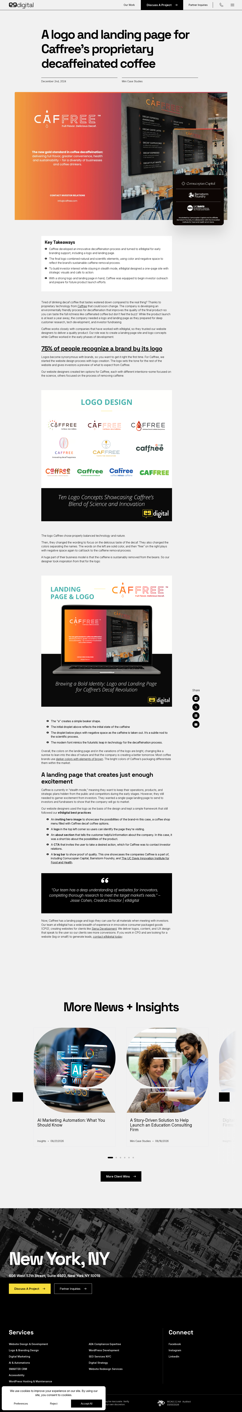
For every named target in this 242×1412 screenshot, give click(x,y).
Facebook (175, 1344)
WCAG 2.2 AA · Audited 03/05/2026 (179, 1403)
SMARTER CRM (18, 1368)
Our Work (129, 4)
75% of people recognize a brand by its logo (101, 348)
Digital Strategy (98, 1362)
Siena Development (104, 928)
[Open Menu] (232, 5)
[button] (17, 1097)
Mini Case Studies (132, 81)
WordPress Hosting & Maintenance (30, 1381)
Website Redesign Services (106, 1368)
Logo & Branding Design (24, 1350)
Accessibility (16, 1375)
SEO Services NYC (100, 1356)
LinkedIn (174, 1356)
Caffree (82, 306)
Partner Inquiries (198, 4)
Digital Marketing (19, 1356)
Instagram (175, 1350)
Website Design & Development (28, 1344)
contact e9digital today (107, 936)
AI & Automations (19, 1362)
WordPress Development (104, 1350)
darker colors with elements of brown (79, 759)
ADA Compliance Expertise (105, 1344)
